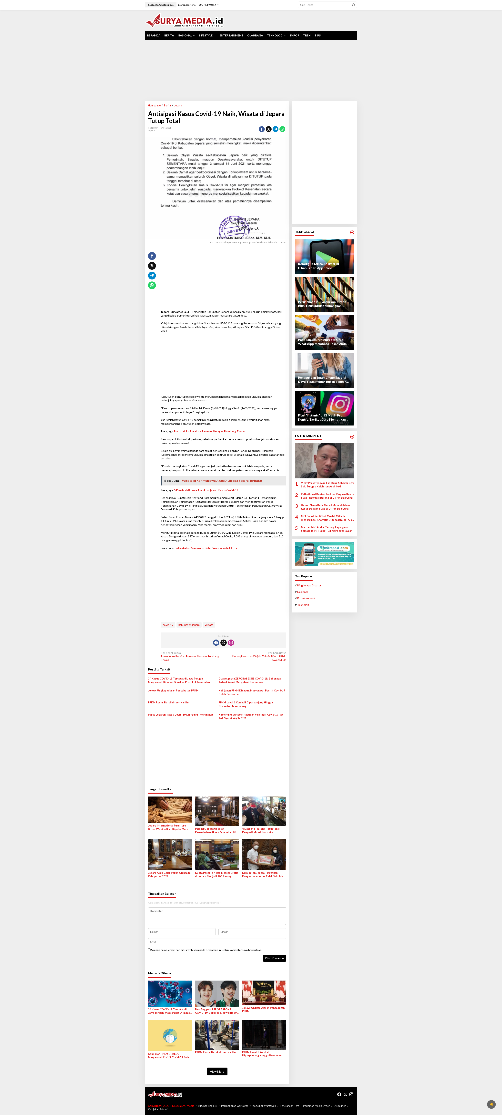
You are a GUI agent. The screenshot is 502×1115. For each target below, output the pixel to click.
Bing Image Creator (309, 585)
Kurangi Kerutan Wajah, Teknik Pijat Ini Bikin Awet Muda (259, 656)
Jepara (151, 130)
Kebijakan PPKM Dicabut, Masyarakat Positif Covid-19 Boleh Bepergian (252, 692)
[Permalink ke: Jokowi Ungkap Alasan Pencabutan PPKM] (264, 992)
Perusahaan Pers (289, 1105)
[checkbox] (491, 1104)
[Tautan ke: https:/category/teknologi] (352, 232)
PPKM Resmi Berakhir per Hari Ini (168, 702)
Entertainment (306, 598)
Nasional (302, 591)
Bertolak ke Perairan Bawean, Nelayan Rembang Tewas (210, 431)
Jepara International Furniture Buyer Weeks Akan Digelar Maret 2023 (168, 827)
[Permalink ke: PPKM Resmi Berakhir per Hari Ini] (217, 1034)
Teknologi (303, 605)
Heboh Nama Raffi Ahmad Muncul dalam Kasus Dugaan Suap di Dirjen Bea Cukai (325, 507)
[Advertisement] (251, 70)
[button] (353, 5)
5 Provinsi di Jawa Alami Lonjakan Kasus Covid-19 (206, 490)
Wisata (209, 624)
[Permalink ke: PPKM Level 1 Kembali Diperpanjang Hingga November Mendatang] (264, 1034)
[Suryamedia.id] (184, 20)
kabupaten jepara (189, 624)
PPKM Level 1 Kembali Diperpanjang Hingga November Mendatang (246, 704)
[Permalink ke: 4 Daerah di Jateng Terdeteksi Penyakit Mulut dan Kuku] (264, 810)
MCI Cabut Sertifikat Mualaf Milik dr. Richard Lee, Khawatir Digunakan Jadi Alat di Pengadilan (327, 518)
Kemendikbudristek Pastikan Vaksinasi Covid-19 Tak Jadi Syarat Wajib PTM (251, 716)
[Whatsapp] (282, 129)
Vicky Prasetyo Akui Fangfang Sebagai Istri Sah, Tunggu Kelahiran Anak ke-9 (327, 485)
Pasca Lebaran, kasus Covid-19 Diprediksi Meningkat (180, 714)
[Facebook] (216, 643)
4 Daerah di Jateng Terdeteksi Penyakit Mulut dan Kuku (261, 830)
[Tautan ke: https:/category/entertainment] (352, 436)
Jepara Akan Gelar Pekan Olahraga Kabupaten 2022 (169, 874)
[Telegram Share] (275, 129)
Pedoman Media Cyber (316, 1105)
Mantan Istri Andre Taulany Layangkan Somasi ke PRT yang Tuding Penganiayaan (326, 529)
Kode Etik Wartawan (264, 1105)
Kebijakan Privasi (157, 1109)
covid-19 (168, 624)
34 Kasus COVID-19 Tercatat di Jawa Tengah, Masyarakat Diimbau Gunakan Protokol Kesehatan (179, 680)
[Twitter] (223, 643)
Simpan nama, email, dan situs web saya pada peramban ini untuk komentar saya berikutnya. (206, 950)
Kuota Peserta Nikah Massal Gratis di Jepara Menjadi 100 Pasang (216, 874)
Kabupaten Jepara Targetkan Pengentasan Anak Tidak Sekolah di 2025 (264, 874)
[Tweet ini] (269, 129)
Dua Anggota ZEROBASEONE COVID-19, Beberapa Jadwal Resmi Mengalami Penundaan (250, 680)
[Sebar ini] (262, 129)
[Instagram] (231, 643)
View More (217, 1071)
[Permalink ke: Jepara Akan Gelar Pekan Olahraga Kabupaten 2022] (170, 854)
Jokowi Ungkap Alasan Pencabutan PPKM (173, 690)
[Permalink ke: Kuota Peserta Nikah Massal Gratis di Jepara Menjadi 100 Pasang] (217, 854)
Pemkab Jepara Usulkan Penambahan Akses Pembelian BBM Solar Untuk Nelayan (217, 830)
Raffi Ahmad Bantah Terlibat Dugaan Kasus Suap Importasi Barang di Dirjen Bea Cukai (327, 496)
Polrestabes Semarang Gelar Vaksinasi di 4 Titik (206, 548)
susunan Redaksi (207, 1105)
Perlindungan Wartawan (234, 1105)
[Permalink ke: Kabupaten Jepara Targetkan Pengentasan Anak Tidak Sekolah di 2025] (264, 854)
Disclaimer (340, 1105)
